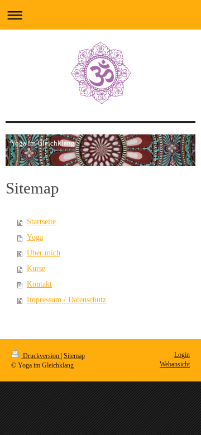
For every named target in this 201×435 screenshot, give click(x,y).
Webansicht (175, 364)
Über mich (43, 253)
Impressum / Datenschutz (66, 300)
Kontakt (39, 284)
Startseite (41, 222)
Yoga (35, 237)
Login (182, 355)
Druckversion (41, 356)
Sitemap (74, 356)
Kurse (36, 268)
